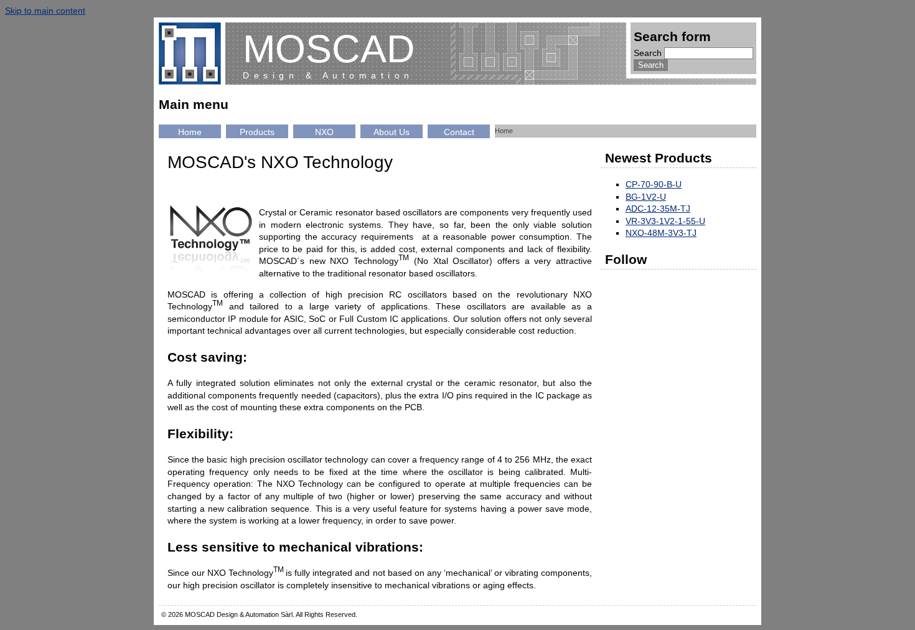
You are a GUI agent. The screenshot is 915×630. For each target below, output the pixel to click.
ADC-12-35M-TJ (658, 209)
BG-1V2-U (646, 197)
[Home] (192, 53)
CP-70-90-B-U (654, 184)
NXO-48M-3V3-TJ (661, 233)
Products (257, 132)
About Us (391, 132)
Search (649, 53)
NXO (324, 132)
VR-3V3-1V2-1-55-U (665, 221)
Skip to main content (45, 11)
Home (190, 132)
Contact (459, 132)
